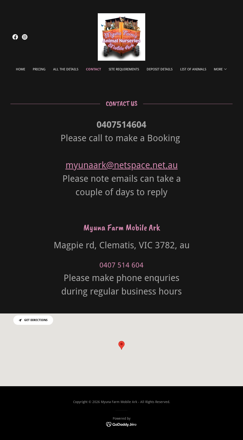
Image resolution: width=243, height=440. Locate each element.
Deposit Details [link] (160, 69)
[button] (220, 69)
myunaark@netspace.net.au (121, 165)
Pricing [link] (39, 69)
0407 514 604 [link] (121, 265)
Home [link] (20, 69)
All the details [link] (65, 69)
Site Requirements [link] (124, 69)
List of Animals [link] (193, 69)
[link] (15, 37)
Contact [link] (93, 69)
